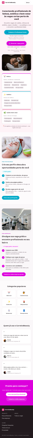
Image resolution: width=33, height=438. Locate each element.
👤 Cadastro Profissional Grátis (16, 32)
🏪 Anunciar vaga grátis (16, 43)
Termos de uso (6, 427)
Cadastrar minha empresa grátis (14, 274)
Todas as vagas (18, 415)
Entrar (28, 2)
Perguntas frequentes (7, 425)
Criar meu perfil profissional (16, 394)
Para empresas (6, 418)
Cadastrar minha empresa (17, 399)
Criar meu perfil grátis (10, 197)
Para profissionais (6, 415)
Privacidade (5, 430)
